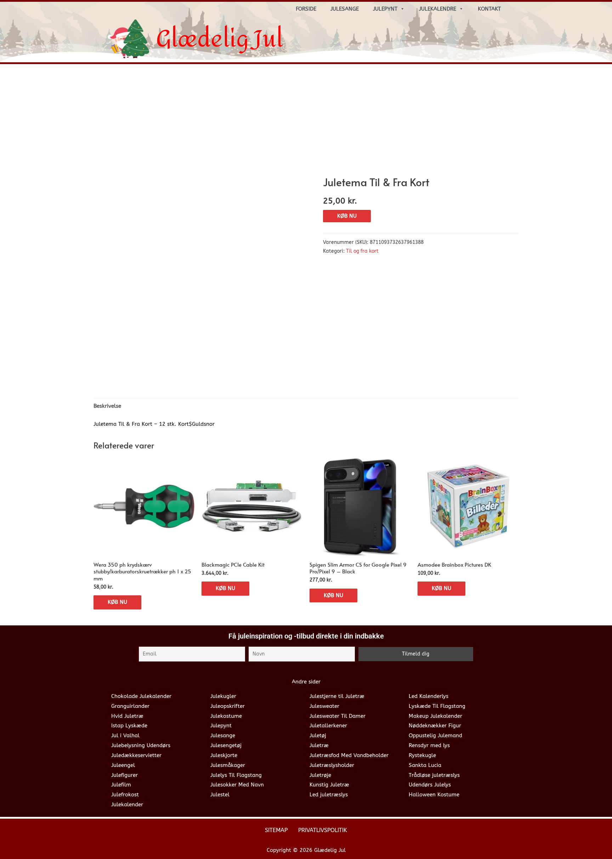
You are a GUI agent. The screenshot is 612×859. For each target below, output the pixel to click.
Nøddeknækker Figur (435, 725)
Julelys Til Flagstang (236, 775)
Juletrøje (320, 775)
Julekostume (226, 716)
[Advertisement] (306, 122)
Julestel (220, 794)
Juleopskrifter (227, 706)
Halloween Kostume (434, 794)
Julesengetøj (226, 745)
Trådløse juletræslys (434, 775)
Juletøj (318, 735)
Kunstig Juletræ (329, 784)
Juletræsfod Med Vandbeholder (349, 755)
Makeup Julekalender (435, 716)
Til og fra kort (362, 251)
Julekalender (127, 804)
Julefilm (121, 784)
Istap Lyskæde (129, 725)
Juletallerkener (328, 725)
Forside (306, 9)
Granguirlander (130, 706)
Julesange (344, 9)
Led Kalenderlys (428, 696)
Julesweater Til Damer (338, 716)
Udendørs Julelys (430, 784)
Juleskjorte (223, 755)
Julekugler (223, 696)
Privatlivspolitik (322, 830)
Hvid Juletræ (127, 716)
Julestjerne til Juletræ (337, 696)
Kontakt (489, 9)
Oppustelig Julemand (435, 735)
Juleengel (123, 765)
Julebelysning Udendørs (140, 745)
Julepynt (385, 9)
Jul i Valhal (125, 735)
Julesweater (324, 706)
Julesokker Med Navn (237, 784)
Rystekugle (422, 755)
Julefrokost (125, 794)
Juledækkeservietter (136, 755)
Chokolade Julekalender (141, 696)
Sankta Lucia (425, 765)
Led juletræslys (329, 794)
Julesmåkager (227, 765)
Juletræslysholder (332, 765)
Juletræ (319, 745)
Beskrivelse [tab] (107, 406)
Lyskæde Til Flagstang (437, 706)
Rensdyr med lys (429, 745)
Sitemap (276, 830)
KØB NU (347, 216)
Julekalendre (437, 9)
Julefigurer (124, 775)
